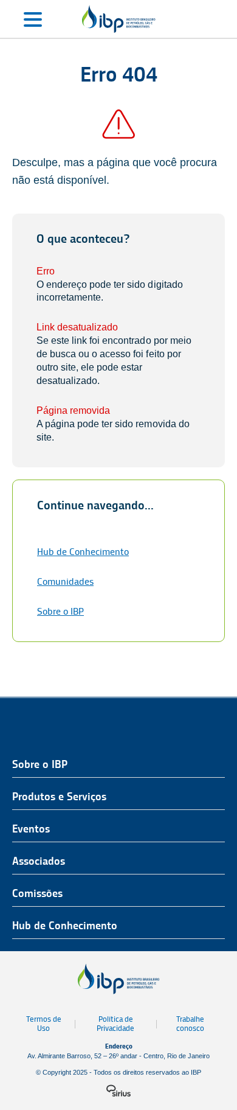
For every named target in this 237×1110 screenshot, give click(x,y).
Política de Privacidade (115, 1023)
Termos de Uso (43, 1023)
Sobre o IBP (60, 611)
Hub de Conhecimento (83, 551)
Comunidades (65, 581)
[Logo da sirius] (118, 1090)
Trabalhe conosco (190, 1023)
